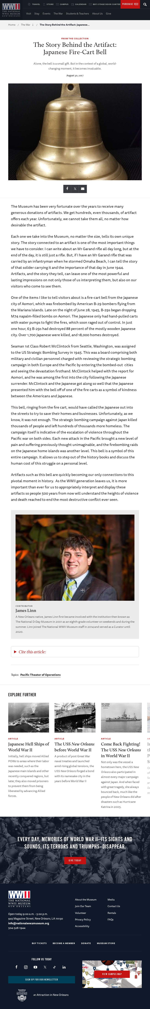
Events (46, 14)
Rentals (112, 913)
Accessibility (82, 926)
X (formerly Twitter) (45, 967)
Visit (28, 14)
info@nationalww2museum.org (28, 923)
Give (108, 14)
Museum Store (106, 943)
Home (11, 25)
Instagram (26, 967)
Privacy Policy (83, 920)
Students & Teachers (77, 14)
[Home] (11, 10)
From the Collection (75, 38)
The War (58, 14)
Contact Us (114, 906)
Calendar (81, 4)
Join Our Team (83, 906)
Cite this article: (32, 651)
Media (111, 900)
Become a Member (64, 943)
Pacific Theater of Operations (40, 674)
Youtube (35, 967)
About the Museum (86, 900)
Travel (36, 4)
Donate (86, 943)
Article (13, 738)
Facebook (16, 967)
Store (50, 4)
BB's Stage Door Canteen (107, 4)
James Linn (26, 610)
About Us (97, 14)
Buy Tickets (39, 943)
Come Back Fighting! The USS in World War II (121, 749)
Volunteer (80, 913)
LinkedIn (64, 967)
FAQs (110, 920)
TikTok (54, 967)
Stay (36, 14)
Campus (64, 4)
